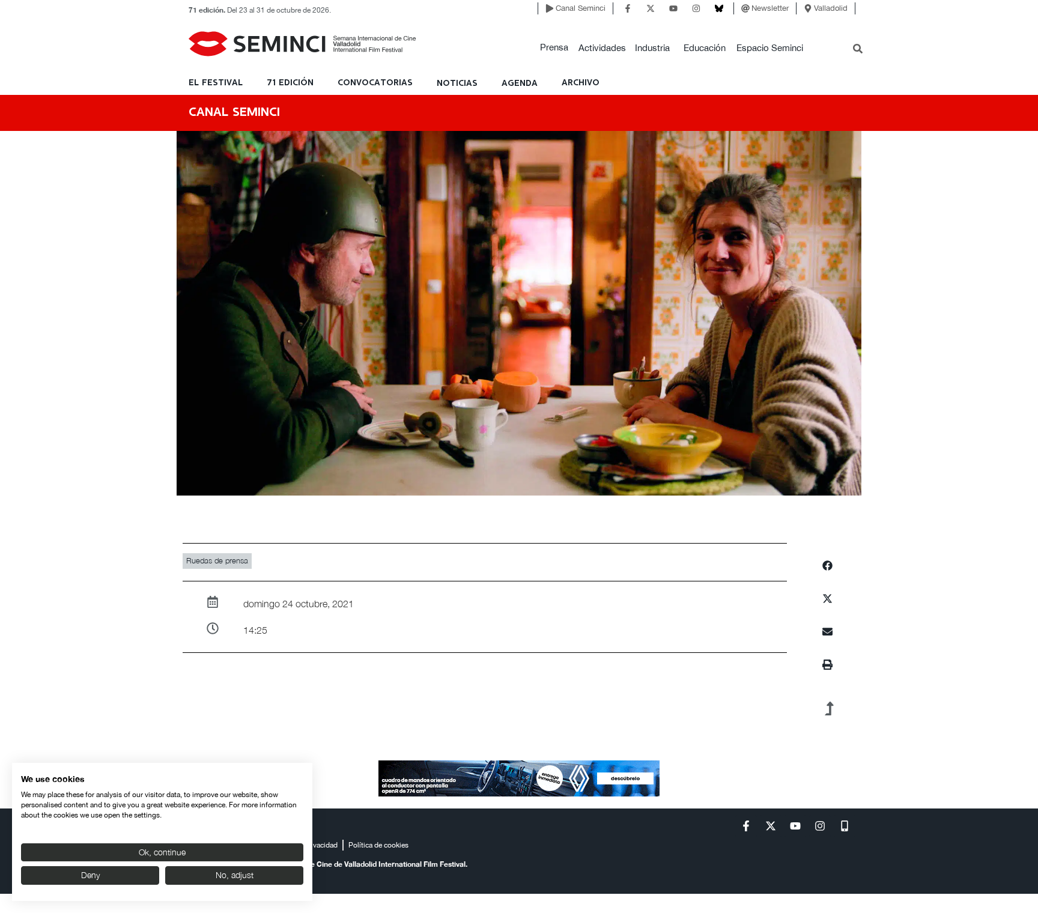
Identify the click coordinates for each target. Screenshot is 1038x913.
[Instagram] (696, 8)
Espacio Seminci (769, 48)
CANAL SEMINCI (234, 112)
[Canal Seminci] (549, 8)
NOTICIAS (457, 83)
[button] (554, 47)
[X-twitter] (650, 8)
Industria (652, 48)
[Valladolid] (808, 8)
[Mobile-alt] (844, 826)
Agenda (520, 83)
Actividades (602, 48)
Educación (705, 48)
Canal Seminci (581, 8)
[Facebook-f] (627, 8)
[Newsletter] (745, 8)
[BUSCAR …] (857, 50)
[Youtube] (673, 8)
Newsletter (770, 8)
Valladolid (831, 8)
